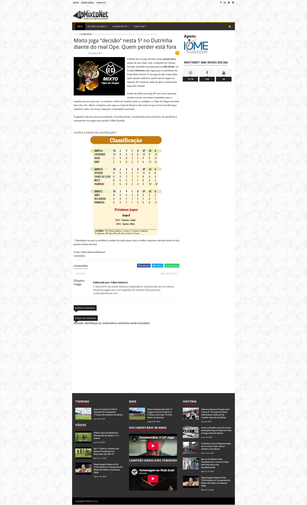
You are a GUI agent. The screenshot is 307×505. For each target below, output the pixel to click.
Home (77, 34)
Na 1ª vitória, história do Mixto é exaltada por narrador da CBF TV (106, 451)
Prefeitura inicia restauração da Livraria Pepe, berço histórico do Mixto (216, 446)
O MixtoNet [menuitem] (139, 26)
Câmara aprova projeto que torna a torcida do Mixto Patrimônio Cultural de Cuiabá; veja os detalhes (215, 413)
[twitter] (229, 2)
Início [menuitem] (80, 26)
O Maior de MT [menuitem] (119, 26)
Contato (101, 2)
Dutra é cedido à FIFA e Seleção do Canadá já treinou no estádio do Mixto (108, 412)
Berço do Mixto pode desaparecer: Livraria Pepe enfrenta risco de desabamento (215, 463)
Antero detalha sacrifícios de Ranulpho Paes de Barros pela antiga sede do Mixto (216, 430)
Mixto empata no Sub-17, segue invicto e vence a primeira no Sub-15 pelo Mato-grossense (160, 413)
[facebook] (220, 2)
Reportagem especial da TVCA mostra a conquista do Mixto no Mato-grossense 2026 (108, 468)
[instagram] (224, 2)
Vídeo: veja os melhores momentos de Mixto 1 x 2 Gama (106, 435)
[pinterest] (233, 2)
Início (76, 2)
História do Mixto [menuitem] (96, 26)
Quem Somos (87, 2)
